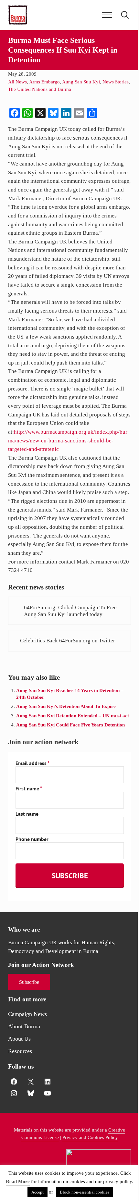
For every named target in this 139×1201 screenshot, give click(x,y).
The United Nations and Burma (39, 89)
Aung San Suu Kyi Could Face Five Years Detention (70, 724)
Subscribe (29, 982)
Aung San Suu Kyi (81, 81)
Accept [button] (37, 1192)
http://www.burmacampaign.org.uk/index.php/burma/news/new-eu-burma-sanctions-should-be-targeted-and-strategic (67, 440)
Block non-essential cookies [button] (84, 1192)
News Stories (115, 81)
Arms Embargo (44, 81)
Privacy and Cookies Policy (90, 1137)
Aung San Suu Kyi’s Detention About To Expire (66, 706)
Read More (18, 1181)
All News (17, 81)
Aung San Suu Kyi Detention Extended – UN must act (72, 715)
